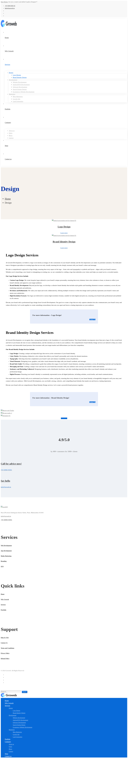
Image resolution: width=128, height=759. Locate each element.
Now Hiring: (4, 2)
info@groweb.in (6, 516)
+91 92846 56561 (6, 520)
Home (8, 198)
